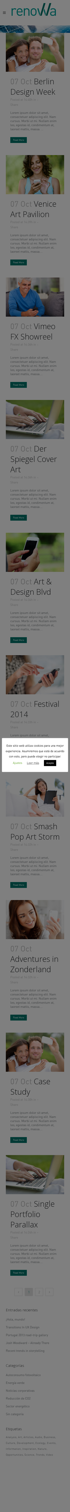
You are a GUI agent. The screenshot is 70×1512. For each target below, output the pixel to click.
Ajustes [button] (17, 763)
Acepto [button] (50, 763)
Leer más (33, 763)
